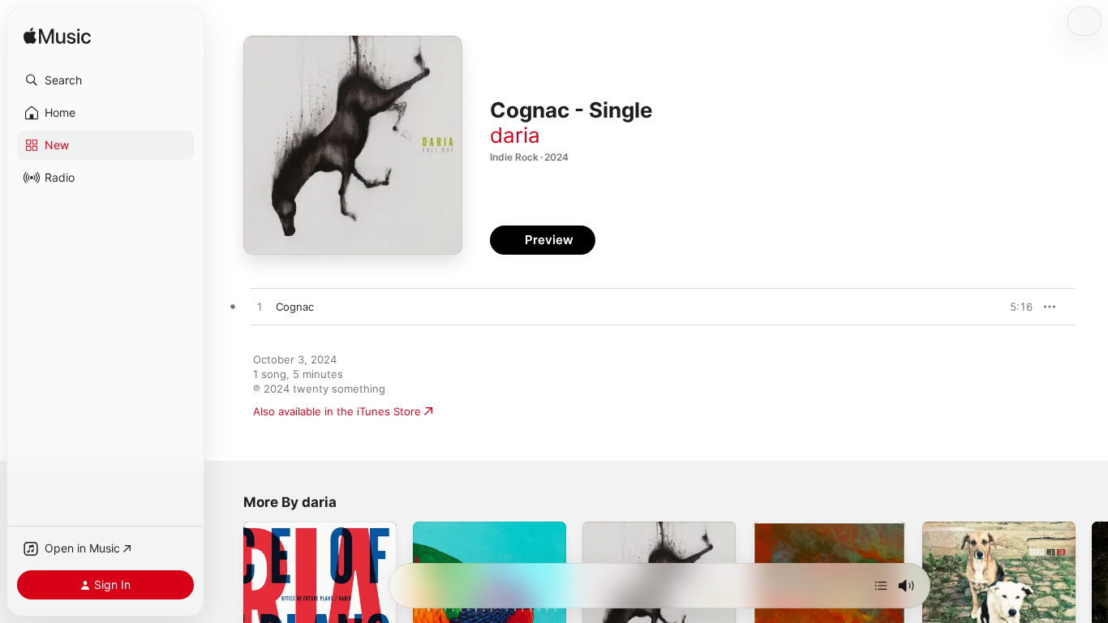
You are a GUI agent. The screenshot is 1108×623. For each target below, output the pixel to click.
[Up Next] (881, 585)
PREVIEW (1015, 307)
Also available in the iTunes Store (337, 411)
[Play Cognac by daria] (259, 307)
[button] (105, 80)
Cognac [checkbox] (295, 306)
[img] (57, 37)
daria (515, 135)
